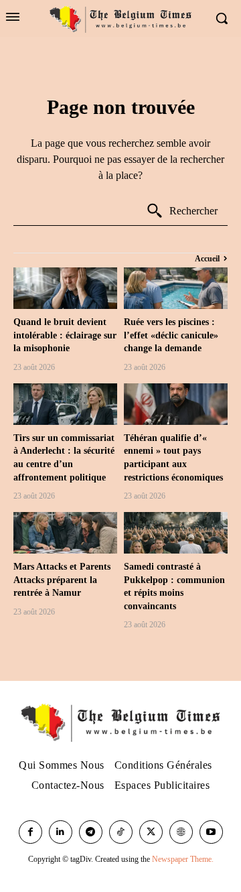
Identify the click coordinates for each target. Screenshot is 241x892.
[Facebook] (30, 832)
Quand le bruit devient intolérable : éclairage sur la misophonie (64, 335)
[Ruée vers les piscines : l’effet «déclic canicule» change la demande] (176, 288)
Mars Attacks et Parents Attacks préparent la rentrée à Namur (61, 580)
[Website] (181, 832)
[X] (151, 832)
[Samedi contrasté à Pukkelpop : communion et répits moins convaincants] (176, 533)
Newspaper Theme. (183, 859)
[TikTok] (121, 832)
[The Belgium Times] (120, 18)
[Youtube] (211, 832)
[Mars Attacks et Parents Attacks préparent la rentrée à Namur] (65, 533)
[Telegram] (90, 832)
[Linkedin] (60, 832)
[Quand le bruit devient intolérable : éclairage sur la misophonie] (65, 288)
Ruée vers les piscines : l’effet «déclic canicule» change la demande (171, 335)
